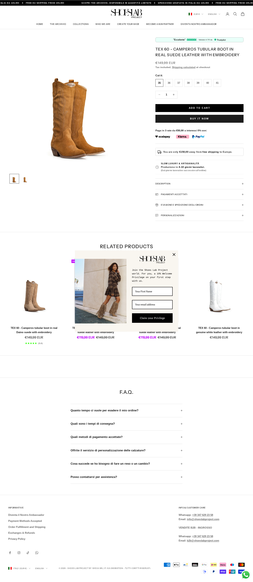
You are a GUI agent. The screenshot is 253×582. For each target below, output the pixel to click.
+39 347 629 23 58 (202, 514)
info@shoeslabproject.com (203, 519)
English (212, 14)
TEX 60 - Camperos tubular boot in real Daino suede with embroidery (34, 330)
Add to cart (199, 108)
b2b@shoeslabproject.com (203, 540)
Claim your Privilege (152, 318)
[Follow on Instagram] (19, 552)
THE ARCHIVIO (58, 24)
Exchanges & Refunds (21, 532)
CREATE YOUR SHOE (128, 24)
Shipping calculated (184, 67)
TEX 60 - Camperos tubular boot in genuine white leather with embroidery (219, 330)
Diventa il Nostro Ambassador (26, 514)
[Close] (174, 254)
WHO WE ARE (102, 24)
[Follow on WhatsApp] (37, 552)
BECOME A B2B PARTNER (160, 24)
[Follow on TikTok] (28, 552)
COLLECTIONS (81, 24)
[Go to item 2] (25, 179)
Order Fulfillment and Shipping (26, 526)
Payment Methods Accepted (25, 520)
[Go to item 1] (14, 179)
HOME (39, 24)
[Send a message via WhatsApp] (245, 574)
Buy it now (199, 118)
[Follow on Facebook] (10, 552)
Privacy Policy (16, 538)
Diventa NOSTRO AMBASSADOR (199, 24)
